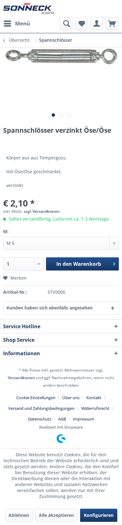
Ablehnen (18, 515)
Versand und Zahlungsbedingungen (41, 408)
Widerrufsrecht (95, 408)
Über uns (70, 397)
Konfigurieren (99, 515)
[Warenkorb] (112, 23)
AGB (62, 419)
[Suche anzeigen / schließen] (66, 23)
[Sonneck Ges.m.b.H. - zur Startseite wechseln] (28, 8)
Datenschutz (39, 419)
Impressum (83, 419)
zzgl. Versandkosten (42, 211)
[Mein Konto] (96, 23)
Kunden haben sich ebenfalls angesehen (50, 308)
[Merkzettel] (81, 23)
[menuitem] (16, 23)
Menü (22, 23)
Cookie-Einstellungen (35, 397)
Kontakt (93, 397)
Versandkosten (21, 377)
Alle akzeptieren (56, 515)
